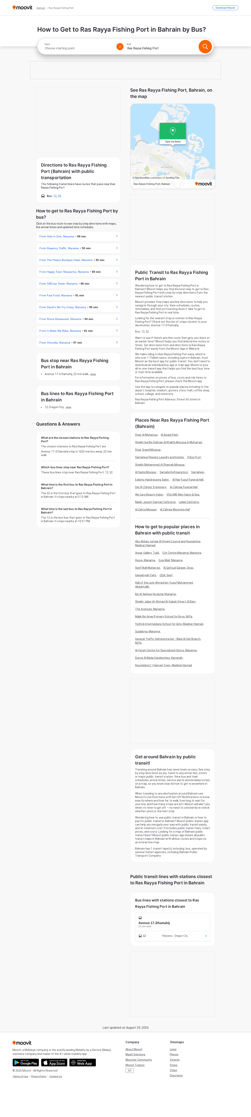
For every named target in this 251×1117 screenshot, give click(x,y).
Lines (173, 1049)
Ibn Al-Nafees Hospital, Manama (155, 594)
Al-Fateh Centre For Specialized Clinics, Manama (166, 650)
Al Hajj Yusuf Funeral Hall (188, 479)
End (129, 44)
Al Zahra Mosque (146, 509)
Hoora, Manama (145, 560)
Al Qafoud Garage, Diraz (178, 567)
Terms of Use (20, 1076)
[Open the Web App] (82, 1062)
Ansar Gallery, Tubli (147, 552)
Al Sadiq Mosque (145, 472)
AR (129, 1070)
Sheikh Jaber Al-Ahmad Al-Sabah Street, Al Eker (165, 601)
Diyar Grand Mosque (148, 449)
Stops (173, 1065)
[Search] (205, 46)
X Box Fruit (194, 457)
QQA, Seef (166, 575)
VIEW (93, 374)
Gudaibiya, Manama (147, 631)
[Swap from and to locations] (120, 46)
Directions (176, 1075)
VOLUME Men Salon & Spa (182, 494)
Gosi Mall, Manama (170, 560)
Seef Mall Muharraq (147, 567)
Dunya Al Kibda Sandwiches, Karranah (159, 657)
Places (174, 1054)
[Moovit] (22, 7)
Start (47, 44)
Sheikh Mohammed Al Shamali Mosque (160, 464)
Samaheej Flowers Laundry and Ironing (159, 457)
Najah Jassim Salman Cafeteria (155, 502)
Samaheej (197, 472)
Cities (173, 1070)
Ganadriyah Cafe (145, 575)
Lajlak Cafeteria (189, 502)
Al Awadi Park (169, 434)
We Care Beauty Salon (149, 494)
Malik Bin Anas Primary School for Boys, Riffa (163, 616)
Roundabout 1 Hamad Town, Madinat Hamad (163, 665)
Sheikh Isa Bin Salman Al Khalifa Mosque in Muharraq (168, 442)
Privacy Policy (38, 1076)
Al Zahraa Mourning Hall (175, 509)
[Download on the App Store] (54, 1062)
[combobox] (79, 48)
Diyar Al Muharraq (146, 434)
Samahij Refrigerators (174, 472)
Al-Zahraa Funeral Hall (183, 487)
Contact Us (55, 1076)
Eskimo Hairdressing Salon (152, 479)
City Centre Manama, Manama (181, 552)
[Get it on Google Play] (26, 1062)
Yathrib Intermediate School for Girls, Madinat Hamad (169, 624)
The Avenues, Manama (150, 609)
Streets (175, 1059)
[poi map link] (173, 146)
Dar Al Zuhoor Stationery (150, 487)
